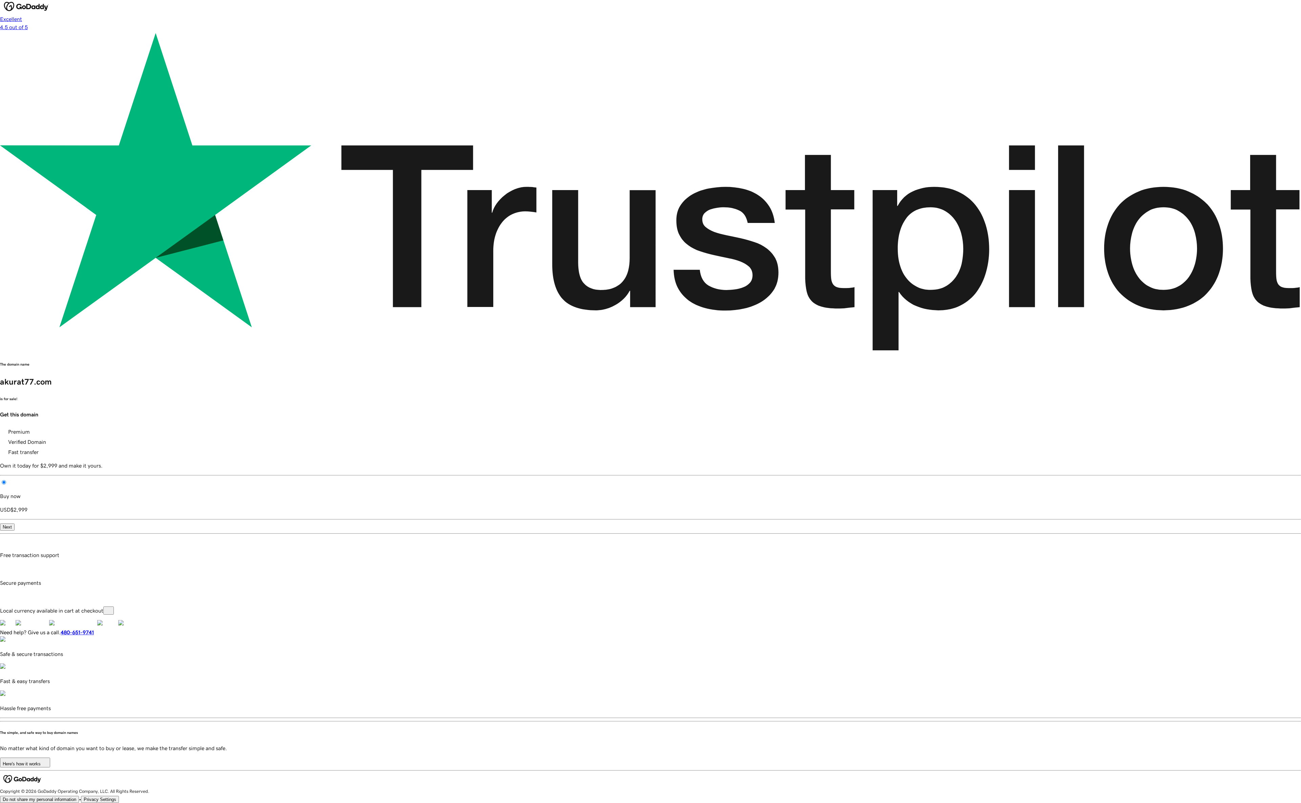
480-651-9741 (77, 632)
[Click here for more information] (108, 610)
